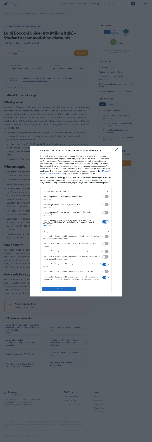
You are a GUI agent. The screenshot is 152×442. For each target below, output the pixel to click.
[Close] (117, 150)
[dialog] (76, 221)
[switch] (105, 196)
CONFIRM (59, 289)
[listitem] (76, 191)
